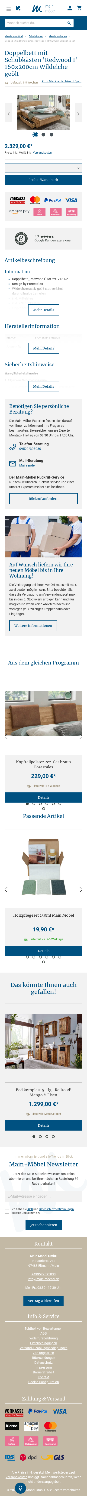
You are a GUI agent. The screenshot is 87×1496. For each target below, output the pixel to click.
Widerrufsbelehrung (43, 1338)
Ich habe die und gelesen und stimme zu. (43, 1211)
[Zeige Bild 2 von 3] (43, 134)
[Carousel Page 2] (33, 803)
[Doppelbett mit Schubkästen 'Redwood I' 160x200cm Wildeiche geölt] (43, 112)
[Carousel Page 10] (46, 957)
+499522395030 (44, 1274)
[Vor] (81, 736)
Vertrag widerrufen (43, 1301)
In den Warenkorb (43, 180)
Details (43, 797)
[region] (43, 112)
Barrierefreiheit (43, 1372)
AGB (30, 1209)
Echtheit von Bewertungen (43, 1328)
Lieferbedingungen (43, 1343)
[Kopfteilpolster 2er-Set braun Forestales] (43, 713)
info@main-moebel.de (43, 1279)
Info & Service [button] (43, 1316)
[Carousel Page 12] (59, 957)
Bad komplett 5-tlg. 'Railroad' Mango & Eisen (43, 1092)
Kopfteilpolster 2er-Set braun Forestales (43, 764)
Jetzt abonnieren (43, 1225)
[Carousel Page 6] (59, 803)
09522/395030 (30, 449)
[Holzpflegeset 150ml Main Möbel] (43, 867)
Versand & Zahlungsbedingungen (44, 1348)
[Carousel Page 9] (40, 957)
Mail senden (27, 465)
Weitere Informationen (33, 626)
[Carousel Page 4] (46, 803)
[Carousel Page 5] (53, 803)
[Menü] (9, 8)
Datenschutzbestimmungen (56, 1209)
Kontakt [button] (43, 1244)
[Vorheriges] (8, 112)
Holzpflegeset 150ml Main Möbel (43, 915)
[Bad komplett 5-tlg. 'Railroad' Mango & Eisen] (43, 1041)
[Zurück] (5, 736)
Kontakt (43, 1377)
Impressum (43, 1367)
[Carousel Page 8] (33, 957)
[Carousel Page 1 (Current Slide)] (27, 803)
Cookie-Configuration (43, 1382)
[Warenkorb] (79, 8)
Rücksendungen (43, 1358)
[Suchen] (69, 23)
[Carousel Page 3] (40, 803)
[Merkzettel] (18, 8)
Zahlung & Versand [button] (43, 1399)
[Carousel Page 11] (53, 957)
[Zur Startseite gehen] (43, 8)
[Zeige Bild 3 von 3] (51, 134)
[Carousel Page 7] (43, 808)
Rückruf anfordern (43, 499)
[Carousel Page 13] (43, 962)
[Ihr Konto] (70, 8)
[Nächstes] (78, 112)
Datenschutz (43, 1362)
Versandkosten (42, 152)
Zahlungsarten (43, 1353)
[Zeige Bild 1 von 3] (35, 134)
